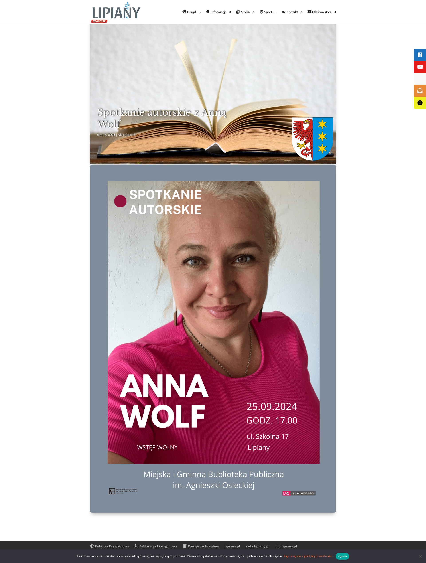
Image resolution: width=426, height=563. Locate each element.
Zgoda (342, 556)
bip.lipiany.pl (286, 546)
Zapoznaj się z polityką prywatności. (308, 556)
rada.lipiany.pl (258, 546)
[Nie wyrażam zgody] (420, 556)
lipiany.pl (232, 546)
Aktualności (126, 135)
